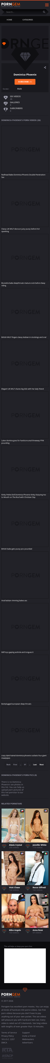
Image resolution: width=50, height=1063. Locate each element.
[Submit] (45, 12)
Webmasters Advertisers (28, 1041)
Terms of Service (9, 1032)
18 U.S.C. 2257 (8, 1039)
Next (42, 764)
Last (35, 764)
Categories (27, 19)
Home (9, 19)
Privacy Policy (7, 1036)
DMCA (4, 1042)
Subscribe (25, 81)
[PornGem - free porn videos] (10, 5)
